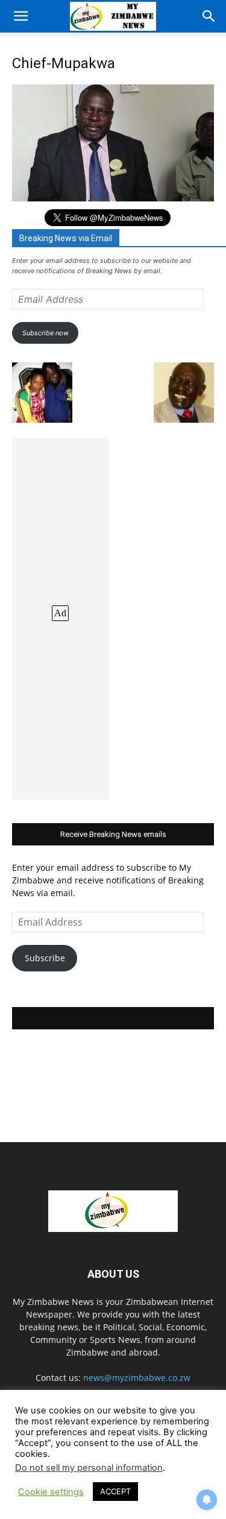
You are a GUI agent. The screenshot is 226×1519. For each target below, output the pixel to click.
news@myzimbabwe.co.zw (136, 1377)
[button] (20, 16)
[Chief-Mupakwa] (113, 198)
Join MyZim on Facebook (113, 1018)
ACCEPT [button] (115, 1491)
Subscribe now (45, 333)
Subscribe (45, 958)
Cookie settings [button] (51, 1491)
